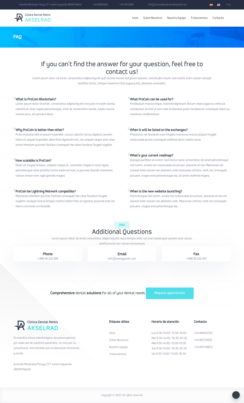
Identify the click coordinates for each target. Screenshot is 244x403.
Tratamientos (199, 18)
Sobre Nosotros (152, 18)
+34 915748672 (203, 347)
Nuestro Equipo (176, 18)
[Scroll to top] (236, 395)
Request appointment (169, 293)
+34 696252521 (203, 333)
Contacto (218, 18)
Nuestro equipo (118, 347)
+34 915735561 (203, 340)
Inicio (135, 18)
